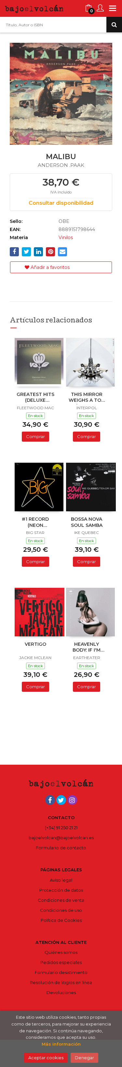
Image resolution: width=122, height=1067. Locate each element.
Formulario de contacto (61, 847)
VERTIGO (35, 644)
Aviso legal (61, 880)
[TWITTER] (61, 800)
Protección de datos (61, 890)
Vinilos (66, 237)
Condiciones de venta (61, 900)
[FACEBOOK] (50, 800)
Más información (61, 1044)
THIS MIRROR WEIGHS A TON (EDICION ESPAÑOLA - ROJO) (87, 397)
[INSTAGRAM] (72, 800)
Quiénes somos (61, 952)
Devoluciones (61, 992)
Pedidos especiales (61, 962)
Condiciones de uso (61, 910)
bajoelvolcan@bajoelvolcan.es (61, 837)
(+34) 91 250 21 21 (61, 827)
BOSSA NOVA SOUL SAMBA (86, 522)
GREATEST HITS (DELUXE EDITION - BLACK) (35, 397)
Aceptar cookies (45, 1057)
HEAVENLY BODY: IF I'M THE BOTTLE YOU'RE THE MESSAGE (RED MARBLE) (86, 647)
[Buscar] (114, 24)
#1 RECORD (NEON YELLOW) (35, 522)
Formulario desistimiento (61, 972)
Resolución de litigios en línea (61, 982)
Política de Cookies (61, 920)
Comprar (35, 436)
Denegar (84, 1057)
